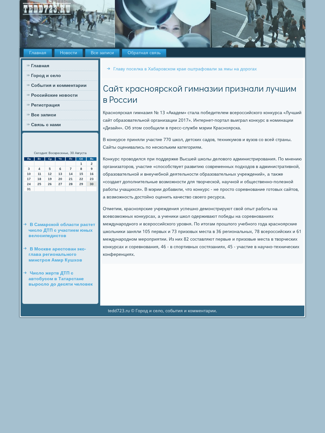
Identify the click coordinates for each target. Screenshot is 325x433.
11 (39, 174)
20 (60, 179)
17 (29, 179)
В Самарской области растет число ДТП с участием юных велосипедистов (62, 230)
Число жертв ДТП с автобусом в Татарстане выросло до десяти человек (61, 278)
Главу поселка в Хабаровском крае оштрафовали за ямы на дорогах (185, 69)
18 (39, 179)
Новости (68, 53)
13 (60, 174)
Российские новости (54, 95)
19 (50, 179)
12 (50, 174)
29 (81, 184)
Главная (37, 53)
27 (60, 184)
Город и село (46, 76)
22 (81, 179)
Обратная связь (144, 53)
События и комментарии (59, 85)
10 (29, 174)
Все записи (102, 53)
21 (71, 179)
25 (39, 184)
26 (50, 184)
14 (71, 174)
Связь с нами (46, 125)
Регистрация (45, 105)
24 (29, 184)
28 (71, 184)
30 (92, 184)
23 (92, 179)
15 (81, 174)
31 (29, 189)
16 (92, 174)
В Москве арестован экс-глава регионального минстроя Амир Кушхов (57, 254)
